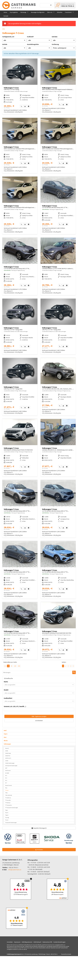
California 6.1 (8, 758)
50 (11, 666)
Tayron (6, 812)
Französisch (68, 12)
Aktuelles (59, 12)
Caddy (6, 750)
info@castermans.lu (14, 870)
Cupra (5, 734)
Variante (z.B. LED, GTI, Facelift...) (15, 706)
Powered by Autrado (66, 954)
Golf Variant (8, 770)
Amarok (7, 748)
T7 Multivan (7, 802)
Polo (6, 788)
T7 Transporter (8, 805)
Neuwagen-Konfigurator (38, 12)
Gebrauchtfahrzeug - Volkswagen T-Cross (19, 86)
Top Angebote (14, 12)
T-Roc (6, 792)
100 (15, 666)
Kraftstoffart (8, 698)
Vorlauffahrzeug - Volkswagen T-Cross (58, 86)
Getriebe (54, 37)
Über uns (49, 12)
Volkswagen (7, 744)
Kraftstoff (30, 37)
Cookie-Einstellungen (59, 942)
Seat (5, 737)
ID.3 (6, 775)
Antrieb (4, 44)
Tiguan (6, 815)
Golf (6, 768)
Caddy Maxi (7, 755)
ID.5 (6, 780)
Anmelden (10, 942)
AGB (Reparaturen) (27, 942)
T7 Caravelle (8, 800)
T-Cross (6, 790)
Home (5, 12)
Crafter (6, 760)
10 (5, 666)
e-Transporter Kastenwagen (11, 765)
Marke (6, 682)
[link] (21, 106)
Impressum (17, 942)
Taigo (6, 810)
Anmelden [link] (40, 849)
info (3, 29)
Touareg (7, 817)
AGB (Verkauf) (37, 942)
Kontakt (6, 16)
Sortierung (55, 44)
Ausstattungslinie (33, 44)
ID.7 (6, 783)
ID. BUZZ (7, 773)
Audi (5, 730)
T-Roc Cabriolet (8, 795)
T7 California (8, 797)
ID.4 (6, 778)
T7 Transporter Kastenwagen (11, 807)
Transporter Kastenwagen (11, 822)
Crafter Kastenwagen (9, 763)
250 (19, 666)
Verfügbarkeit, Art (8, 37)
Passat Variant (8, 785)
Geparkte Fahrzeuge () (40, 828)
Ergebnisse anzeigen (39, 716)
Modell (6, 690)
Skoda (6, 740)
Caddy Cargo (8, 753)
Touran (6, 820)
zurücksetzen (39, 720)
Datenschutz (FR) (47, 942)
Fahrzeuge (23, 12)
